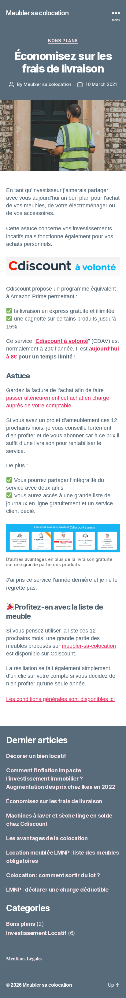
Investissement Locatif (36, 933)
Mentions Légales (24, 958)
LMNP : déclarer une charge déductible (57, 889)
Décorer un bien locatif (36, 756)
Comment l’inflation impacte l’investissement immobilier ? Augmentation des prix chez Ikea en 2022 (60, 778)
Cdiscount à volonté (61, 341)
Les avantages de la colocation (47, 838)
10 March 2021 (101, 84)
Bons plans (63, 40)
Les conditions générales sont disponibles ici (60, 699)
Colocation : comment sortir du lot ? (53, 875)
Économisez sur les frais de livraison (54, 801)
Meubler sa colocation (37, 13)
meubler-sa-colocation (89, 646)
